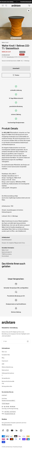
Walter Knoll (5, 42)
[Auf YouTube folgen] (12, 430)
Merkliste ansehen (7, 424)
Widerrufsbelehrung (7, 367)
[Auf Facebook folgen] (3, 430)
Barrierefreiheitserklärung (8, 382)
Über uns (4, 351)
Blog (3, 358)
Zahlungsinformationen (8, 374)
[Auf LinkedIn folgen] (16, 430)
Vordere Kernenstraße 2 (8, 400)
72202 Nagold (5, 403)
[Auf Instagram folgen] (7, 430)
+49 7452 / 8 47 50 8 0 (10, 411)
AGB (3, 364)
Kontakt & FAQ (6, 354)
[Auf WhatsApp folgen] (21, 430)
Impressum (5, 361)
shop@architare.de (10, 413)
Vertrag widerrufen (7, 386)
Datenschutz (5, 370)
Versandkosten (10, 57)
